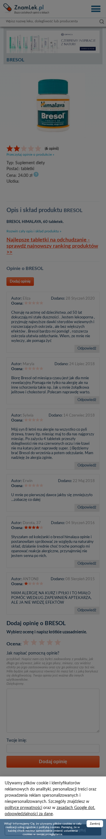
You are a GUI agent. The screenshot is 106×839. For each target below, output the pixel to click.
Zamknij (95, 823)
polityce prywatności (23, 808)
